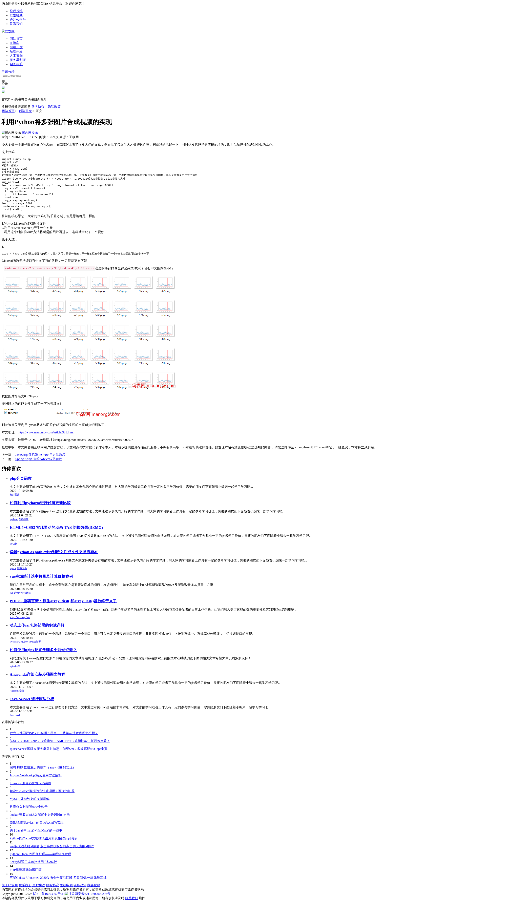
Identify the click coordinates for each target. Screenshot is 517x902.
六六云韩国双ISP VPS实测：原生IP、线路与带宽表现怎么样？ (54, 733)
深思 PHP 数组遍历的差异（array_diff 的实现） (43, 767)
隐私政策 (54, 106)
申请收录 (8, 71)
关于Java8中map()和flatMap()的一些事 (36, 830)
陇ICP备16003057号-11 (49, 894)
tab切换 (13, 543)
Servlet (18, 715)
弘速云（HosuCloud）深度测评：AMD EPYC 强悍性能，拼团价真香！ (60, 741)
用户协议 (38, 885)
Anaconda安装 (17, 690)
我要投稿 (93, 885)
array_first (15, 617)
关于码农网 (10, 885)
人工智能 (16, 55)
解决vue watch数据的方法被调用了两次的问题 (42, 791)
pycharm (14, 519)
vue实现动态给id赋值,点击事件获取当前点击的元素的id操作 (52, 846)
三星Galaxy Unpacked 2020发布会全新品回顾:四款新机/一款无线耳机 (58, 877)
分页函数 (14, 494)
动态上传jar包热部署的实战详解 (37, 625)
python (13, 568)
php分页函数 (21, 478)
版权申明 (66, 885)
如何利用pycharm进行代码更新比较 (40, 503)
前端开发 (16, 47)
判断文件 (22, 568)
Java (12, 715)
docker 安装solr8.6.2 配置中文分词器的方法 (40, 814)
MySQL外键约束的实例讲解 (29, 799)
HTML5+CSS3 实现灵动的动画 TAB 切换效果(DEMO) (56, 527)
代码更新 (23, 519)
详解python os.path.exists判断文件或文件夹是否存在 (54, 552)
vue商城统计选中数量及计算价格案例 (41, 576)
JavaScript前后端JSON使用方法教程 (40, 454)
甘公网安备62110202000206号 (89, 894)
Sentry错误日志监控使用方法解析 (33, 862)
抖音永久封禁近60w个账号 (29, 806)
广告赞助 (16, 15)
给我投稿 (16, 11)
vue (11, 592)
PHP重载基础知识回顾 (26, 870)
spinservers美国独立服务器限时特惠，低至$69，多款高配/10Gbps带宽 (58, 749)
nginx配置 (15, 666)
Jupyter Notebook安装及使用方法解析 (36, 775)
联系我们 (16, 23)
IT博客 (14, 43)
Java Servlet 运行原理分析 (32, 699)
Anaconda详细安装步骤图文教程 (37, 674)
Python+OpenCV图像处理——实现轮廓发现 (40, 854)
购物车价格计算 (22, 592)
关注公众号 (18, 19)
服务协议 (38, 106)
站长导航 (16, 64)
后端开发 (16, 51)
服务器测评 (18, 60)
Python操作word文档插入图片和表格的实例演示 (43, 838)
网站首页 (16, 38)
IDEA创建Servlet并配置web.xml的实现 (36, 822)
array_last (25, 617)
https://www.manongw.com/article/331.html (46, 432)
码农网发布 (30, 133)
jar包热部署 (35, 641)
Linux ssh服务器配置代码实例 (30, 783)
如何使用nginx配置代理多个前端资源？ (43, 650)
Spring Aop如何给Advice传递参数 (38, 459)
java (12, 641)
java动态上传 (21, 641)
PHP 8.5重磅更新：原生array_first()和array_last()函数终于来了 (63, 601)
